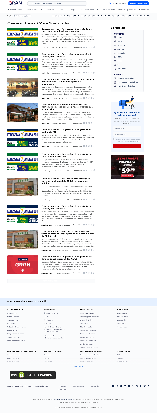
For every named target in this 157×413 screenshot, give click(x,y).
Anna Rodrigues (46, 171)
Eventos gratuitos (118, 3)
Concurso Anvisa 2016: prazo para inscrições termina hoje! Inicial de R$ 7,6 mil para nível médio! (65, 180)
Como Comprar (13, 320)
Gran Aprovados (87, 10)
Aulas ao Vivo (121, 320)
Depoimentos (122, 313)
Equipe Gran (45, 48)
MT (98, 16)
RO (126, 16)
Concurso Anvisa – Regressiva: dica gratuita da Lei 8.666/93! (66, 130)
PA (102, 16)
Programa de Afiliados (15, 334)
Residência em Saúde (125, 78)
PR (115, 16)
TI (118, 65)
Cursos (61, 10)
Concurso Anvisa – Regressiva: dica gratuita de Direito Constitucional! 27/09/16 (66, 257)
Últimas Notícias (15, 10)
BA (68, 16)
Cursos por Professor (88, 341)
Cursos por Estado (87, 337)
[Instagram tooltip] (133, 386)
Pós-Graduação (86, 327)
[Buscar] (29, 4)
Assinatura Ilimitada (138, 3)
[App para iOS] (121, 386)
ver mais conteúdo (50, 281)
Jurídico (120, 49)
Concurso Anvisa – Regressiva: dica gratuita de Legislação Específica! (66, 207)
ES (79, 16)
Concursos (50, 10)
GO (82, 16)
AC (53, 16)
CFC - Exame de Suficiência (127, 82)
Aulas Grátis (121, 323)
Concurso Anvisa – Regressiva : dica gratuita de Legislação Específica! (66, 55)
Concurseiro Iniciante (106, 10)
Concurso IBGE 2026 (34, 10)
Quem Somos (12, 313)
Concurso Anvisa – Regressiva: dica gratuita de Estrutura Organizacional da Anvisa (66, 30)
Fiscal (119, 41)
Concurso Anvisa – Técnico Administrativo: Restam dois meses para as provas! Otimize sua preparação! (67, 106)
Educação (121, 53)
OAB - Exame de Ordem (126, 86)
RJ (119, 16)
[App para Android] (125, 386)
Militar (120, 57)
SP (144, 16)
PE (109, 16)
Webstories (144, 10)
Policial (120, 37)
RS (133, 16)
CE (71, 16)
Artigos (73, 10)
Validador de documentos (16, 327)
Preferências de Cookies (16, 341)
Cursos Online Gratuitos (89, 347)
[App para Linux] (117, 386)
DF (75, 16)
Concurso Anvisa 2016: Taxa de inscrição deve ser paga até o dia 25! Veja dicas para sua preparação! (68, 81)
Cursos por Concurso (88, 330)
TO (148, 16)
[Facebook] (141, 386)
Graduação (84, 323)
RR (130, 16)
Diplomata (121, 69)
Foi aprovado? (54, 337)
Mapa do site (94, 386)
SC (137, 16)
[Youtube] (129, 386)
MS (94, 16)
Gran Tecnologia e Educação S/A (64, 399)
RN (123, 16)
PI (112, 16)
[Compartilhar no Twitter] (86, 47)
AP (64, 16)
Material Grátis (122, 317)
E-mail (48, 323)
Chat (47, 317)
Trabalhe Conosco (13, 337)
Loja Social (11, 323)
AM (61, 16)
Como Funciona (13, 317)
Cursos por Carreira (87, 334)
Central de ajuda (51, 313)
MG (90, 16)
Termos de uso (78, 386)
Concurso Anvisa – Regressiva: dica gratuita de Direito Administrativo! (66, 155)
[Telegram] (148, 386)
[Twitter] (144, 386)
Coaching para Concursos (89, 317)
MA (86, 16)
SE (141, 16)
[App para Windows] (113, 386)
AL (57, 16)
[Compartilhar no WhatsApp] (89, 47)
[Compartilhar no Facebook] (84, 47)
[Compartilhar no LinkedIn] (91, 47)
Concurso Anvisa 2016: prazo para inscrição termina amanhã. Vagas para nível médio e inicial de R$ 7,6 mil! (67, 233)
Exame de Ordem (86, 320)
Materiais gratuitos (126, 10)
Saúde (119, 61)
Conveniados (12, 330)
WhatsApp (49, 320)
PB (105, 16)
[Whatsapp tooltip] (137, 386)
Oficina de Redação (87, 344)
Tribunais (121, 45)
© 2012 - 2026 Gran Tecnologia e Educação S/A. (28, 386)
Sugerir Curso (122, 327)
